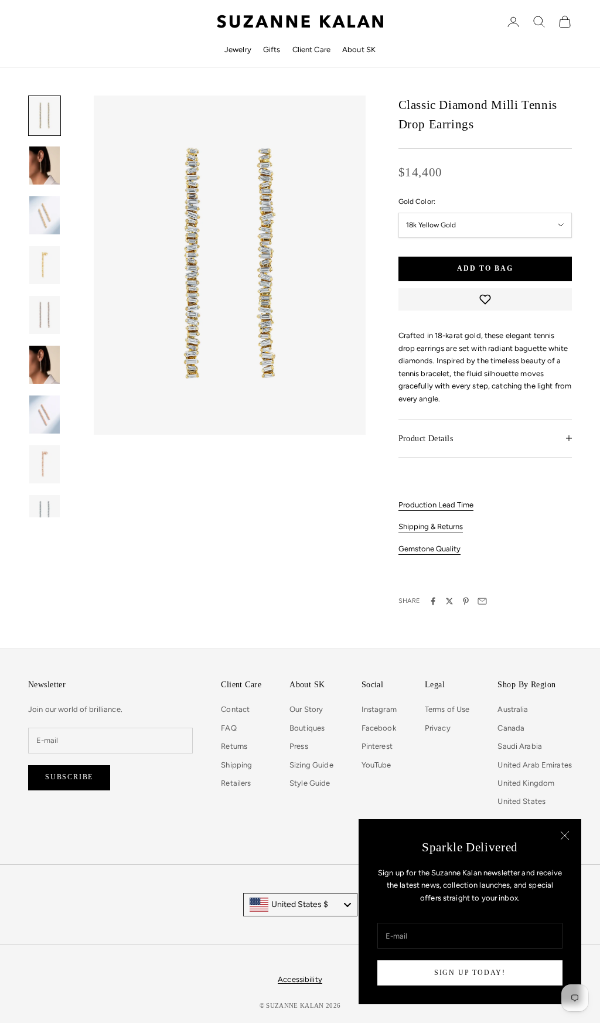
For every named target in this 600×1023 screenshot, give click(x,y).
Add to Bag (485, 268)
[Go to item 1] (44, 116)
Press (298, 746)
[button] (485, 299)
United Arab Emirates (534, 765)
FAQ (228, 728)
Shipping (236, 765)
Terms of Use (447, 709)
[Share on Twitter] (449, 601)
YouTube (376, 765)
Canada (510, 728)
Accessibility (300, 979)
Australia (512, 709)
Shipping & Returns (430, 526)
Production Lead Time (435, 504)
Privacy (438, 728)
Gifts (272, 49)
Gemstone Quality (429, 548)
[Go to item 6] (44, 365)
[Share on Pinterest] (466, 601)
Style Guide (309, 783)
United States (521, 801)
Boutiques (307, 728)
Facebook (379, 728)
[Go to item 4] (44, 265)
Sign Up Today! (470, 973)
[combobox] (300, 904)
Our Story (306, 709)
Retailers (236, 783)
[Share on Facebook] (433, 601)
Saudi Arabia (519, 746)
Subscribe (69, 777)
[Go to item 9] (44, 514)
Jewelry (237, 49)
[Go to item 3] (44, 215)
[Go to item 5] (44, 315)
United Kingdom (525, 783)
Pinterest (377, 746)
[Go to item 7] (44, 414)
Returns (234, 746)
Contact (235, 709)
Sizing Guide (311, 765)
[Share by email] (482, 601)
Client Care (311, 49)
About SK (359, 49)
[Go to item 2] (44, 165)
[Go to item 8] (44, 464)
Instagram (379, 709)
